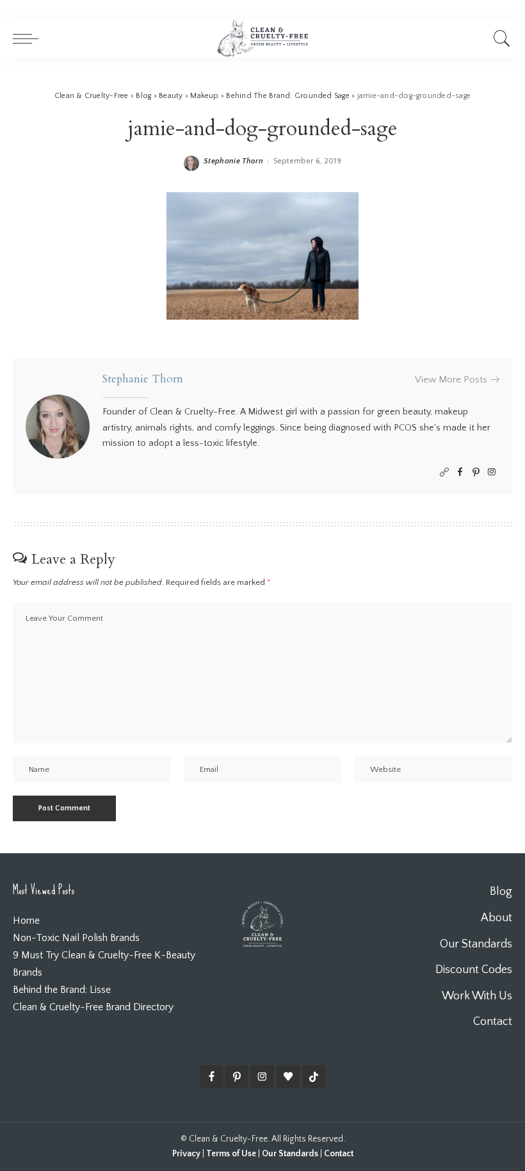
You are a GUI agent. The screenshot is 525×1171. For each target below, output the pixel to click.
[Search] (498, 38)
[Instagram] (491, 472)
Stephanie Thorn (233, 161)
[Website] (444, 472)
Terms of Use (231, 1154)
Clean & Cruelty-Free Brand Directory (93, 1007)
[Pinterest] (476, 472)
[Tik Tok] (313, 1076)
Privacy (186, 1154)
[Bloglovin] (288, 1076)
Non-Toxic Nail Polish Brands (76, 938)
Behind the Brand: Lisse (62, 989)
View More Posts (451, 379)
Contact (338, 1154)
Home (26, 920)
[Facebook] (460, 472)
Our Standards (290, 1154)
